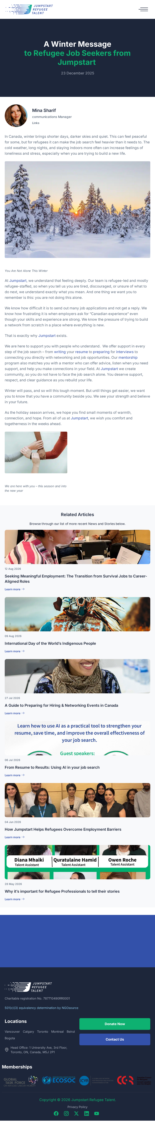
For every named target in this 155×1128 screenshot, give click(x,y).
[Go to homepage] (29, 9)
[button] (143, 9)
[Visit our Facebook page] (57, 1113)
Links (35, 123)
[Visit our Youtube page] (97, 1113)
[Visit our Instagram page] (67, 1113)
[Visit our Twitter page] (77, 1113)
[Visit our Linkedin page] (87, 1113)
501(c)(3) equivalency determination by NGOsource (41, 1008)
